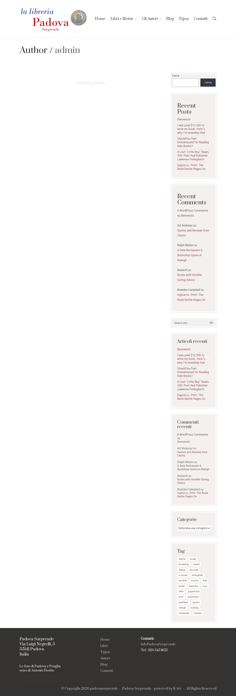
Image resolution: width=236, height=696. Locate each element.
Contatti (106, 671)
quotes (196, 602)
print (181, 597)
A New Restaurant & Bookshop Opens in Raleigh (189, 255)
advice (182, 559)
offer (181, 591)
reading (194, 608)
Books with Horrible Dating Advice (189, 277)
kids (205, 581)
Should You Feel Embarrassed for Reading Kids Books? (193, 142)
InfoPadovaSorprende (158, 644)
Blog (103, 665)
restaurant (184, 613)
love (205, 586)
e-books (183, 575)
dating (182, 570)
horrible (183, 581)
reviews (197, 613)
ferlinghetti (197, 575)
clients (196, 564)
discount (194, 570)
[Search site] (214, 19)
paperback (193, 591)
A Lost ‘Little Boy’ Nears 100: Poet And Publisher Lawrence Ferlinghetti (193, 156)
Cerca (175, 75)
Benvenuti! (184, 119)
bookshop (184, 564)
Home (105, 640)
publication (193, 597)
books (193, 559)
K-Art (177, 689)
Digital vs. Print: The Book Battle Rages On (191, 167)
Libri (104, 646)
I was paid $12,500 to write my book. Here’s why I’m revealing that (191, 129)
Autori (105, 658)
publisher (183, 602)
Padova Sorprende (137, 689)
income (195, 581)
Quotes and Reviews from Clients (193, 233)
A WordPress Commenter (192, 210)
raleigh (182, 608)
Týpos (105, 652)
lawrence (194, 586)
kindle (182, 586)
